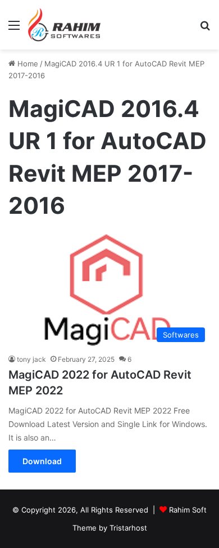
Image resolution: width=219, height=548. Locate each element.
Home (26, 63)
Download (42, 461)
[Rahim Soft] (64, 25)
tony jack (31, 359)
